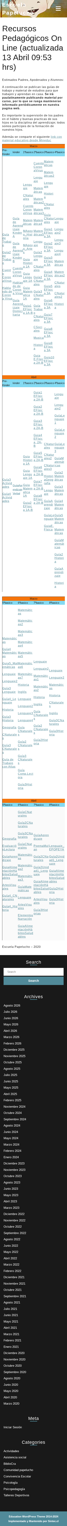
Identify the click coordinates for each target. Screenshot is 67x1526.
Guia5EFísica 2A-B (38, 456)
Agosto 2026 (12, 1005)
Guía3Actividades (7, 483)
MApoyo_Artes (28, 249)
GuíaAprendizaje (48, 505)
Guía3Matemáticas (59, 490)
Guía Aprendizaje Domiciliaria (18, 307)
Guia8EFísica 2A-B (38, 499)
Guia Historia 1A (28, 263)
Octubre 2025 (13, 1062)
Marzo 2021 (11, 1334)
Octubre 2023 (13, 1176)
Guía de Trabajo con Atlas (9, 763)
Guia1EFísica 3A (48, 233)
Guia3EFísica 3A (48, 261)
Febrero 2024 (12, 1151)
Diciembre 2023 (14, 1163)
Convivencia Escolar (17, 1476)
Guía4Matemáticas (59, 505)
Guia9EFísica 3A (48, 347)
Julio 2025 (10, 1075)
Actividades (11, 1451)
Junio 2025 (11, 1081)
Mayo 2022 (11, 1252)
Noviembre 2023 (14, 1170)
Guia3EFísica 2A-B (38, 424)
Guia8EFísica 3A (48, 332)
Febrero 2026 (12, 1043)
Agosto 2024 (12, 1125)
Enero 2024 (11, 1157)
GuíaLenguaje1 (59, 419)
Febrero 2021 (12, 1340)
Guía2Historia (59, 558)
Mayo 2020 (11, 1391)
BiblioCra (10, 1463)
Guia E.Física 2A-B (39, 359)
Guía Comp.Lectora (25, 774)
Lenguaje (9, 674)
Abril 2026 (10, 1031)
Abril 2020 (10, 1397)
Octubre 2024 (13, 1113)
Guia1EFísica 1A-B (28, 309)
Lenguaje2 (10, 681)
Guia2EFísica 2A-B (38, 410)
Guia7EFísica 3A (48, 318)
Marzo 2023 (11, 1207)
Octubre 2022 (13, 1226)
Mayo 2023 (11, 1195)
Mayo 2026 (11, 1024)
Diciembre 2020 (14, 1353)
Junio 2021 (11, 1315)
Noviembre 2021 (14, 1283)
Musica (39, 337)
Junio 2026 (11, 1018)
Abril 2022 (10, 1258)
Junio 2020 (11, 1384)
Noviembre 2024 (14, 1106)
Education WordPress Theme (27, 1516)
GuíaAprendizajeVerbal (18, 489)
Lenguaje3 (25, 713)
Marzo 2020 (11, 1403)
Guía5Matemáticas (59, 519)
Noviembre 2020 (14, 1359)
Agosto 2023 (12, 1182)
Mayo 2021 (11, 1321)
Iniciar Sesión (13, 1427)
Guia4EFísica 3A (48, 275)
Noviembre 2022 (14, 1220)
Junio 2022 (11, 1245)
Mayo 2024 (11, 1138)
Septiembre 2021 (15, 1296)
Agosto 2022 (12, 1239)
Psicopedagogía (14, 1489)
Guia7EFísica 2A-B (38, 485)
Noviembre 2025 (14, 1056)
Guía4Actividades (7, 497)
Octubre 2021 (13, 1290)
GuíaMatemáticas (59, 462)
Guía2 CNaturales (39, 281)
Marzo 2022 (11, 1264)
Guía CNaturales (49, 218)
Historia (8, 709)
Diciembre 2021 (14, 1277)
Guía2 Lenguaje (38, 256)
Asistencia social (15, 1457)
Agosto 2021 (12, 1302)
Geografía (9, 727)
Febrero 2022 (12, 1271)
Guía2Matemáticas (59, 476)
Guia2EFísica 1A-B (28, 506)
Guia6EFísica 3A (48, 304)
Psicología (11, 1482)
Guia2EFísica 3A (48, 247)
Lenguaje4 (25, 720)
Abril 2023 (10, 1201)
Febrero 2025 (12, 1100)
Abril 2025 (10, 1094)
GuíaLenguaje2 (59, 433)
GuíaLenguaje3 (59, 448)
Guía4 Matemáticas (9, 653)
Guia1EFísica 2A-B (38, 396)
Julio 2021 (10, 1309)
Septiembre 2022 (15, 1233)
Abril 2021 (10, 1327)
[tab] (59, 8)
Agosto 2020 (12, 1378)
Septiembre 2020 (15, 1372)
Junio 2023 (11, 1188)
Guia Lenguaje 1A (27, 277)
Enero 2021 (11, 1347)
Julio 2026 (10, 1011)
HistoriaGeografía (48, 480)
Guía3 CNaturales (39, 295)
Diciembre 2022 (14, 1214)
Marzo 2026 (11, 1037)
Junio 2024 (11, 1132)
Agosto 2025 (12, 1068)
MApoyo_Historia (28, 234)
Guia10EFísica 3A (49, 361)
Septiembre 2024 (15, 1119)
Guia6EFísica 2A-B (38, 471)
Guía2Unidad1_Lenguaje (41, 871)
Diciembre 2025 (14, 1049)
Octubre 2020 (13, 1365)
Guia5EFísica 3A (48, 290)
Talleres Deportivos (16, 1495)
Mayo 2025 (11, 1087)
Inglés (22, 691)
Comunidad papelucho (18, 1470)
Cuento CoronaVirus (18, 272)
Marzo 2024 (11, 1144)
